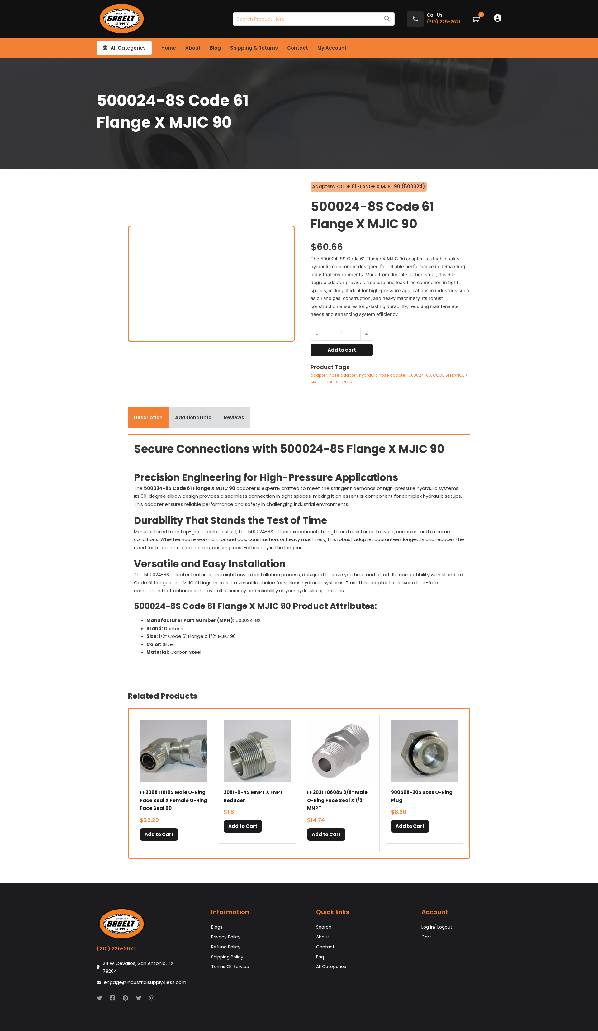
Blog (215, 48)
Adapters (323, 186)
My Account (332, 48)
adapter (319, 375)
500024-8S (420, 375)
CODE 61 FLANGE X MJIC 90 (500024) (381, 186)
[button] (159, 834)
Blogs (216, 927)
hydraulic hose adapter (383, 375)
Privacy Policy (225, 937)
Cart (426, 937)
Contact (297, 48)
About (193, 48)
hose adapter (343, 375)
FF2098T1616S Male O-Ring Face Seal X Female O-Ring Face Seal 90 (173, 800)
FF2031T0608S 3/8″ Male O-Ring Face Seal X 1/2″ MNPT (337, 800)
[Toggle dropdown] (105, 48)
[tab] (148, 417)
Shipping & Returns (254, 48)
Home (168, 48)
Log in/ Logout (436, 927)
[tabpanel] (299, 555)
